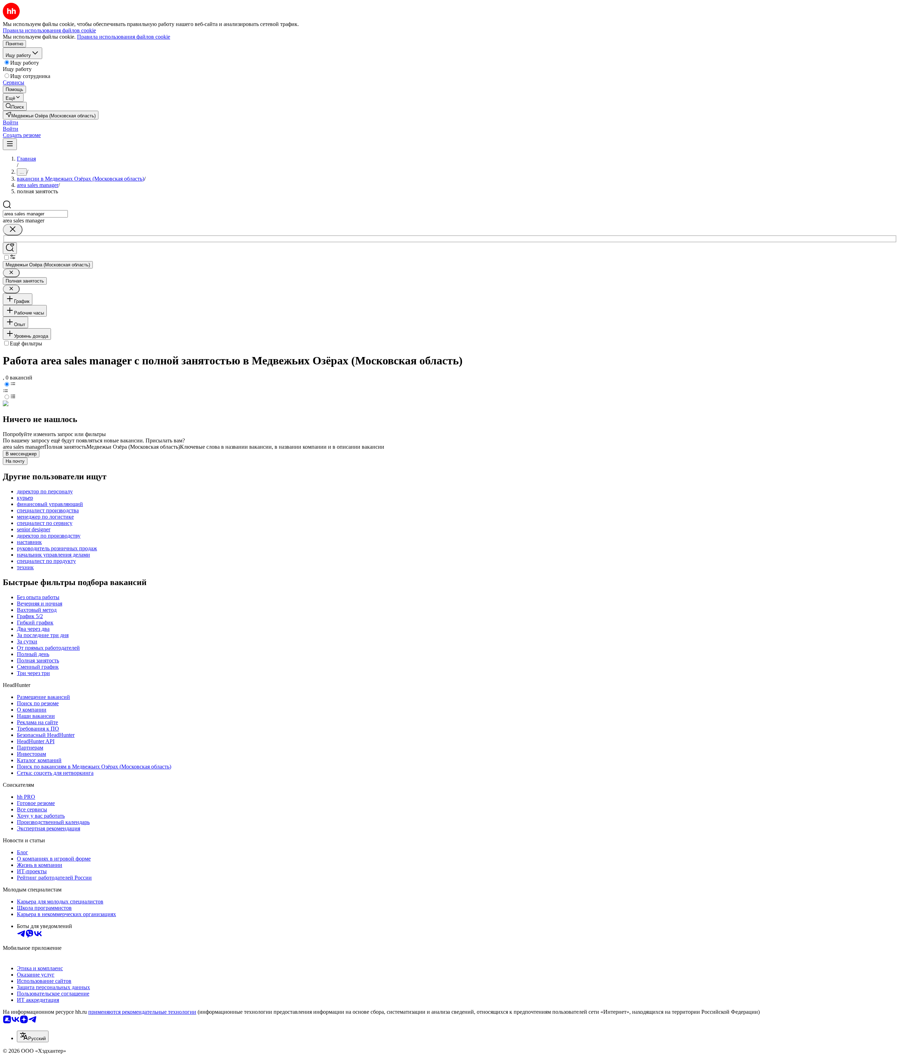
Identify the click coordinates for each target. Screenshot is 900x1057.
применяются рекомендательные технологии (142, 1012)
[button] (10, 122)
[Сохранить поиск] (10, 248)
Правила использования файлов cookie (123, 37)
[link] (15, 106)
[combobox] (35, 214)
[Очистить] (12, 229)
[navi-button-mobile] (10, 144)
